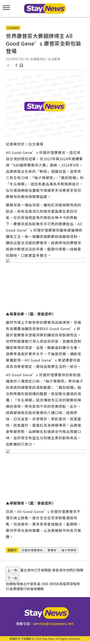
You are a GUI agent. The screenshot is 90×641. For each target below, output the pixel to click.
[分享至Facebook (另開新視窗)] (16, 65)
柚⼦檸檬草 (69, 550)
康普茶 (52, 550)
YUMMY (13, 28)
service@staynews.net (53, 623)
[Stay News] (45, 613)
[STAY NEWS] (45, 8)
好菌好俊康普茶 (32, 550)
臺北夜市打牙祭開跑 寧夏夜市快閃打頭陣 (52, 570)
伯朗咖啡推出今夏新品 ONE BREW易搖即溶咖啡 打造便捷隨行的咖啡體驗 (43, 586)
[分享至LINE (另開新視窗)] (21, 65)
